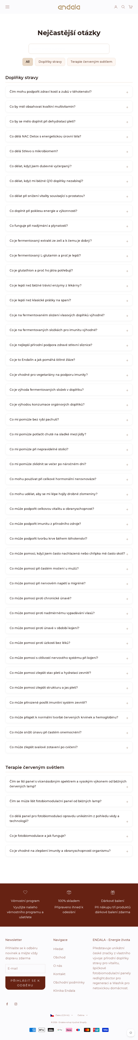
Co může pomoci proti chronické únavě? (40, 598)
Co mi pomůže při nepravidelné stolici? (39, 449)
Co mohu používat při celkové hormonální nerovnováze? (53, 479)
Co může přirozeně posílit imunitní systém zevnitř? (48, 702)
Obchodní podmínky (69, 982)
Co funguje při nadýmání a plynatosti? (39, 225)
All (28, 62)
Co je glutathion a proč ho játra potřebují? (41, 270)
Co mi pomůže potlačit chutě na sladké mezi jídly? (48, 434)
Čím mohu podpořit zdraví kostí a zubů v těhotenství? (51, 91)
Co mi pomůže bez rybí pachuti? (34, 419)
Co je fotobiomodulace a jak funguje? (38, 835)
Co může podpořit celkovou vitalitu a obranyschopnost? (52, 508)
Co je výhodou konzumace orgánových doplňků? (47, 404)
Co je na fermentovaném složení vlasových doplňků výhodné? (57, 315)
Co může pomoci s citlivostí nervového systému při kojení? (54, 658)
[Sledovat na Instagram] (16, 1004)
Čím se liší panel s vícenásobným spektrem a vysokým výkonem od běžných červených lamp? (68, 784)
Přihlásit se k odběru (25, 983)
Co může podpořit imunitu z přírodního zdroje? (45, 523)
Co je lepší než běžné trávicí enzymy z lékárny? (45, 285)
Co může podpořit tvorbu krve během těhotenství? (48, 538)
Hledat (58, 949)
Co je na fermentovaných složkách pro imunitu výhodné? (53, 330)
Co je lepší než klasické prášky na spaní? (40, 300)
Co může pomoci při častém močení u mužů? (44, 568)
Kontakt (59, 974)
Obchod (59, 957)
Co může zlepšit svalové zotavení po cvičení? (44, 747)
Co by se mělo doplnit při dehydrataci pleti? (42, 121)
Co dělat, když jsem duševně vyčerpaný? (41, 166)
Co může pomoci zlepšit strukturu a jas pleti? (44, 687)
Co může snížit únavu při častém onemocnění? (45, 732)
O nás (57, 966)
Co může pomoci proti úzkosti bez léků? (40, 643)
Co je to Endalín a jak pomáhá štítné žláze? (42, 359)
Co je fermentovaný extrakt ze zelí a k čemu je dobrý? (51, 240)
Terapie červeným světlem (91, 62)
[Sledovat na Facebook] (7, 1004)
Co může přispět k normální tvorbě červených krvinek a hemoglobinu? (64, 717)
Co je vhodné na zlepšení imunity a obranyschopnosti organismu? (60, 850)
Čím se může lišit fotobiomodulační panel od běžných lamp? (55, 801)
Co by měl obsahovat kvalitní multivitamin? (42, 106)
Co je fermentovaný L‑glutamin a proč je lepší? (45, 255)
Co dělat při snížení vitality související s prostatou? (47, 196)
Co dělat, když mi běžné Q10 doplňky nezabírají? (46, 181)
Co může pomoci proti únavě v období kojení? (44, 628)
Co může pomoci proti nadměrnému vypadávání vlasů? (52, 613)
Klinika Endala (64, 991)
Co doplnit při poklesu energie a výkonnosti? (43, 211)
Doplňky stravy (50, 62)
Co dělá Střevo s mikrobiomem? (34, 151)
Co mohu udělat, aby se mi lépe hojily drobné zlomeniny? (53, 494)
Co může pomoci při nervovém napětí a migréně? (47, 583)
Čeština (81, 1015)
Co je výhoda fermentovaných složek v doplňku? (47, 389)
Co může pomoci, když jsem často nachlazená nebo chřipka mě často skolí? (67, 553)
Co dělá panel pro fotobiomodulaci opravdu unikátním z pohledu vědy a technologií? (64, 818)
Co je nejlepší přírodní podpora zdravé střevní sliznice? (51, 345)
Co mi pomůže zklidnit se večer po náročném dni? (48, 464)
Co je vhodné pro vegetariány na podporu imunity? (49, 374)
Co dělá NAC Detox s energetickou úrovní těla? (45, 136)
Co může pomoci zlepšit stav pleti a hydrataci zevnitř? (50, 672)
